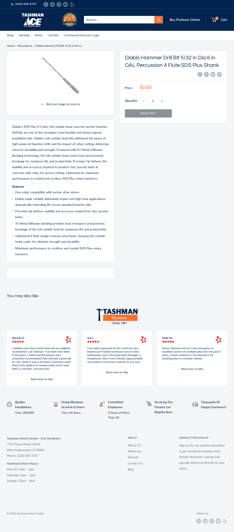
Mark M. (167, 337)
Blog (131, 469)
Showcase (134, 451)
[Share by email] (219, 74)
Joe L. (90, 337)
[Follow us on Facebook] (46, 4)
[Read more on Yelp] (68, 339)
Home (10, 45)
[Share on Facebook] (200, 74)
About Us (134, 445)
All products (24, 45)
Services (24, 35)
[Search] (158, 19)
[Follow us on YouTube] (65, 4)
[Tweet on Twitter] (213, 74)
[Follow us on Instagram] (59, 4)
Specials (133, 457)
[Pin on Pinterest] (206, 74)
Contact (53, 35)
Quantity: (131, 101)
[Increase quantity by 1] (162, 101)
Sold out (148, 113)
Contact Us (135, 463)
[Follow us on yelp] (72, 4)
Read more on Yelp (42, 379)
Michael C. (18, 337)
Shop (10, 35)
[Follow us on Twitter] (52, 4)
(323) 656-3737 (26, 4)
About (39, 35)
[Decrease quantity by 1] (143, 101)
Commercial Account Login (81, 35)
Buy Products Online (185, 20)
